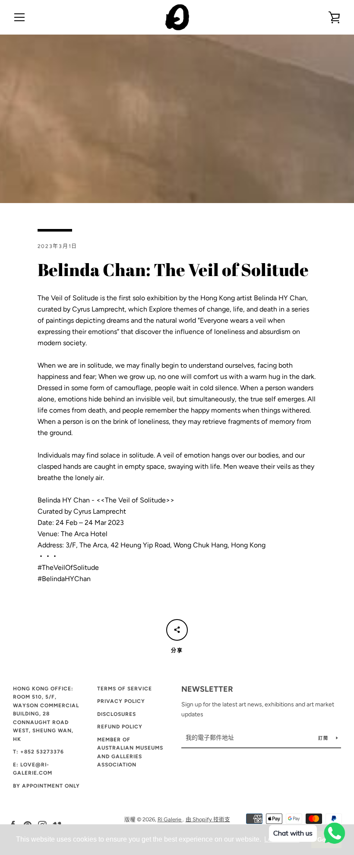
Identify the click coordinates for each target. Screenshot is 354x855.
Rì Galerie (170, 819)
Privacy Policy (121, 701)
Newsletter (207, 689)
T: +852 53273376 (38, 752)
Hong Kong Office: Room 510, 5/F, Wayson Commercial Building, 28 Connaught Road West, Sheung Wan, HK (46, 714)
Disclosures (116, 714)
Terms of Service (124, 689)
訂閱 (323, 738)
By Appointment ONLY (46, 786)
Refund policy (119, 727)
